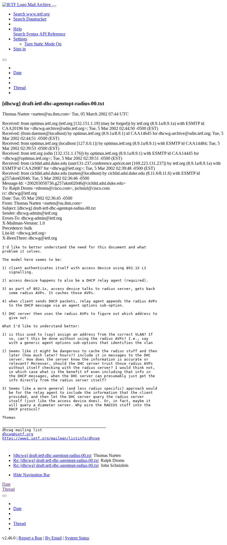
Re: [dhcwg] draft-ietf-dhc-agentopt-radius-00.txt (56, 460)
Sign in (19, 49)
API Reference (52, 34)
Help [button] (17, 29)
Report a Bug (30, 538)
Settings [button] (20, 39)
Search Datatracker (30, 19)
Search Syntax (25, 34)
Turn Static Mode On (42, 44)
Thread (19, 87)
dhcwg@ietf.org (17, 434)
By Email (53, 538)
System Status (77, 538)
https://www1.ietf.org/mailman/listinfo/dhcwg (51, 438)
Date (17, 72)
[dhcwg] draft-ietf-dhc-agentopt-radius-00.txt (52, 455)
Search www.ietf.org (31, 14)
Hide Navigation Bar (31, 474)
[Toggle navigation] (54, 6)
